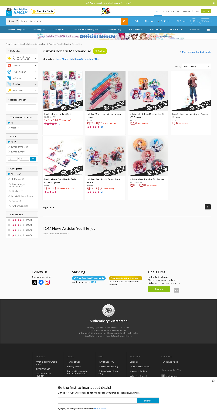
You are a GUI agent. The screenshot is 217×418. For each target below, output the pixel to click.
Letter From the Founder (43, 374)
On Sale (16, 65)
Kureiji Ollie (80, 58)
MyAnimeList (172, 375)
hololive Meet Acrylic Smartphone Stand (103, 181)
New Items (150, 21)
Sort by (178, 66)
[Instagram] (47, 282)
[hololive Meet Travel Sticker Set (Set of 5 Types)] (148, 91)
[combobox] (70, 21)
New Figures (39, 29)
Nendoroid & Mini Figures (86, 29)
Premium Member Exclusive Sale (21, 58)
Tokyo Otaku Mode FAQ (108, 372)
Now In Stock (176, 29)
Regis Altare (62, 58)
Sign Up (206, 11)
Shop (158, 11)
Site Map (134, 361)
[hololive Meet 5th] (108, 36)
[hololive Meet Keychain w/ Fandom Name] (105, 91)
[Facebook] (41, 282)
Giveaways (195, 29)
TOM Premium (43, 368)
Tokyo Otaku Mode (106, 11)
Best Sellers (166, 21)
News (166, 11)
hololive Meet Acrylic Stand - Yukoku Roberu (190, 115)
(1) (59, 124)
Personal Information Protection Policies (77, 372)
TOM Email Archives (140, 366)
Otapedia (186, 11)
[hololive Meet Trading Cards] (63, 91)
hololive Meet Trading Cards (58, 114)
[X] (34, 282)
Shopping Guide (45, 11)
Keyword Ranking (138, 371)
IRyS (71, 58)
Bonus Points (156, 29)
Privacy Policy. (100, 408)
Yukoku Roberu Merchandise (67, 51)
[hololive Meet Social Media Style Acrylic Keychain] (63, 156)
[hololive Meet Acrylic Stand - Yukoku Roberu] (191, 91)
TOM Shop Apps (169, 361)
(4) (102, 192)
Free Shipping (114, 29)
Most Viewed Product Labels (196, 52)
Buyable (16, 84)
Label (15, 44)
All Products (182, 21)
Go (33, 159)
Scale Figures (58, 29)
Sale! (137, 21)
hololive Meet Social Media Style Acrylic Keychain (60, 181)
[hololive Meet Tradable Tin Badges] (148, 156)
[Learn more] (27, 59)
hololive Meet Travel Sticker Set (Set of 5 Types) (148, 115)
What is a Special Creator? (138, 377)
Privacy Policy (74, 366)
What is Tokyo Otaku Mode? (46, 362)
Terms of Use (73, 361)
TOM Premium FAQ (108, 366)
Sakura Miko (93, 58)
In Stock (17, 78)
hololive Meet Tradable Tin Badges (147, 179)
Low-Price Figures (16, 29)
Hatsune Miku (135, 29)
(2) (102, 127)
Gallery (175, 11)
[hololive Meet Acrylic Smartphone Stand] (105, 156)
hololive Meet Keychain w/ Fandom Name (104, 115)
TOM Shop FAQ (106, 361)
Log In (197, 11)
